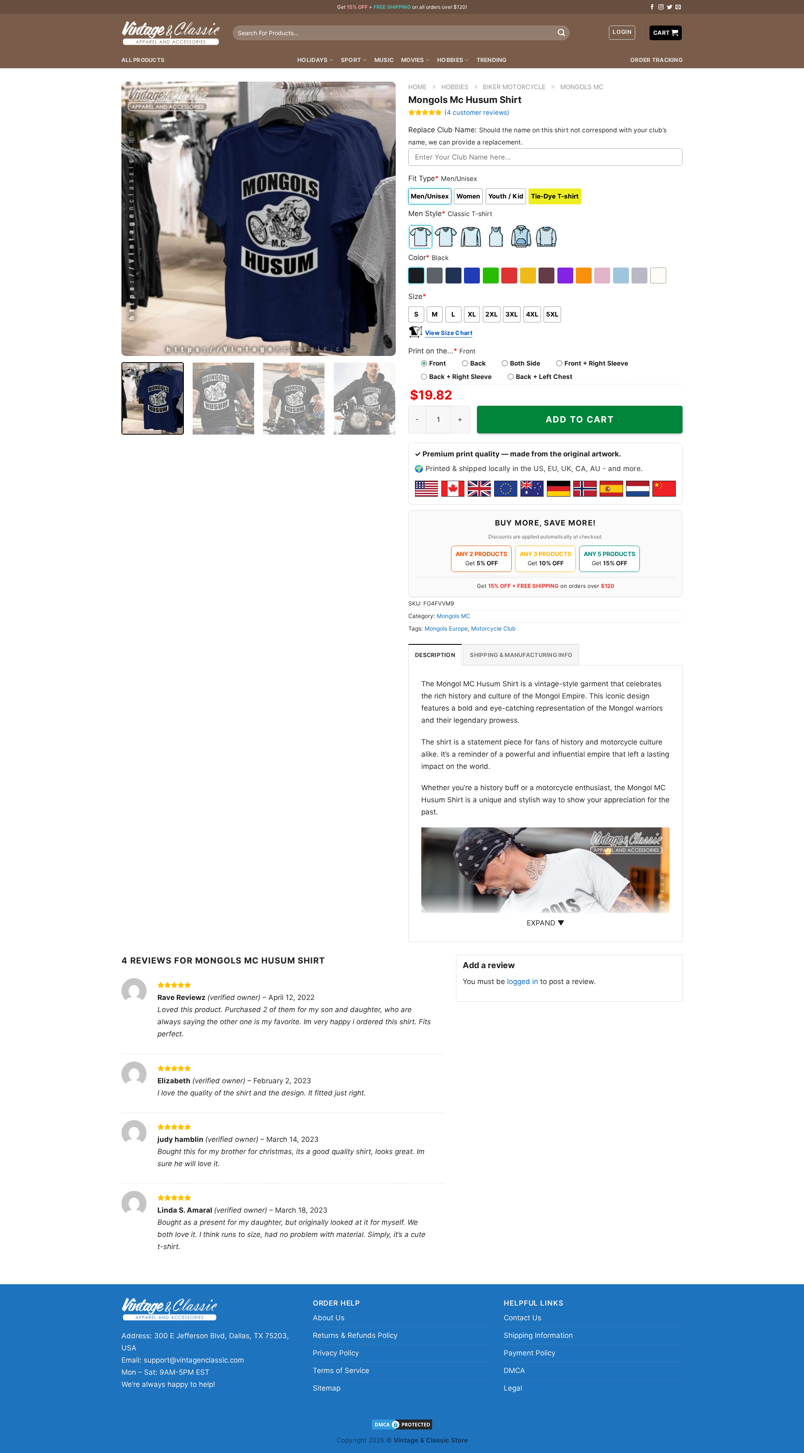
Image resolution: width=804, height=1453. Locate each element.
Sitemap (326, 1388)
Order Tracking (656, 60)
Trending (492, 60)
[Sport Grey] (640, 275)
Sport (351, 60)
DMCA (514, 1370)
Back (478, 363)
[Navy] (454, 275)
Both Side (525, 363)
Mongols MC (581, 87)
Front (437, 363)
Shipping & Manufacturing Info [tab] (521, 655)
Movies (412, 60)
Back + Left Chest (544, 377)
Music (384, 60)
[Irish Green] (491, 275)
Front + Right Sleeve (596, 363)
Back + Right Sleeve (460, 377)
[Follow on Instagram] (661, 7)
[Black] (416, 275)
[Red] (509, 275)
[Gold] (528, 275)
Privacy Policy (336, 1353)
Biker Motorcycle (514, 87)
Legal (513, 1388)
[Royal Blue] (472, 275)
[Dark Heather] (435, 275)
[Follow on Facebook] (652, 7)
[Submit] (561, 33)
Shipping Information (538, 1335)
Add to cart (580, 419)
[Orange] (584, 275)
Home (417, 87)
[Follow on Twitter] (670, 7)
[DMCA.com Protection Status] (402, 1424)
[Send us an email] (678, 7)
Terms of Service (341, 1370)
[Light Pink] (602, 275)
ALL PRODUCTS (143, 60)
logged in (522, 981)
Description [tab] (435, 655)
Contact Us (522, 1318)
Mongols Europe (446, 628)
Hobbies (450, 60)
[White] (658, 275)
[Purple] (566, 275)
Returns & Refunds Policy (355, 1335)
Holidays (312, 60)
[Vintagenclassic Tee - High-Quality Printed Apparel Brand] (170, 33)
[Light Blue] (621, 275)
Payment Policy (529, 1353)
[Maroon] (547, 275)
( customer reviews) (477, 112)
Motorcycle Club (493, 628)
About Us (329, 1318)
